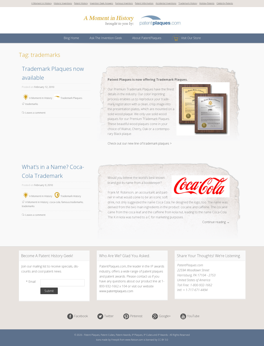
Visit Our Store (191, 38)
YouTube (193, 316)
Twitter (109, 316)
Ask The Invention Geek (105, 38)
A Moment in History (41, 3)
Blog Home (71, 38)
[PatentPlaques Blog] (132, 28)
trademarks (31, 104)
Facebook (81, 316)
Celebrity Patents (224, 3)
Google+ (165, 316)
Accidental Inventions (166, 3)
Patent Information (144, 3)
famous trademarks (72, 202)
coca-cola (54, 202)
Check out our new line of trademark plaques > (140, 143)
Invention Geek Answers (101, 3)
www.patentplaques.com (116, 291)
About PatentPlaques (146, 38)
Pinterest (136, 316)
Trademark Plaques (71, 97)
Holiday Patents (206, 3)
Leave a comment (35, 112)
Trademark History (187, 3)
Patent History (81, 3)
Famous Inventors (124, 3)
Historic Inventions (63, 3)
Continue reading (216, 222)
